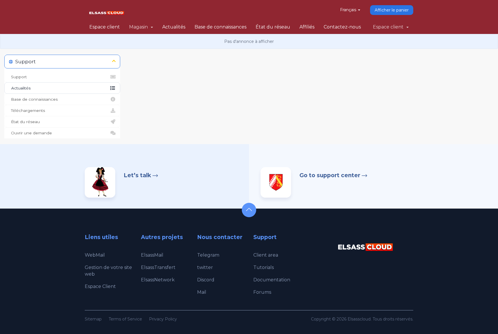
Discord (205, 280)
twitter (205, 267)
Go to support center (329, 175)
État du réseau (273, 27)
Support (18, 77)
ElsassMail (152, 255)
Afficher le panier (392, 10)
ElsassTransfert (158, 267)
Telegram (208, 255)
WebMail (95, 255)
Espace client (104, 27)
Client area (265, 255)
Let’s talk (137, 175)
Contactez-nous (342, 27)
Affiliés (306, 27)
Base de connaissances (220, 27)
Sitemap (93, 319)
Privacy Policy (163, 319)
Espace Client (100, 286)
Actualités (173, 27)
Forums (262, 292)
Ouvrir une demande (30, 133)
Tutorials (263, 267)
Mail (201, 292)
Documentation (271, 280)
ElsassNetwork (158, 280)
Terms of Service (125, 319)
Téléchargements (27, 110)
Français (348, 9)
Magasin (139, 27)
